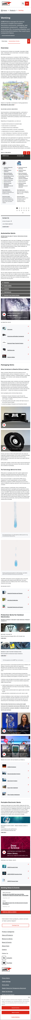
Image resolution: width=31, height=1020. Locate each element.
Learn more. (3, 638)
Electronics (6, 282)
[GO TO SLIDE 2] (19, 208)
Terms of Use (5, 985)
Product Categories (8, 931)
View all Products (7, 935)
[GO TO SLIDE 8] (19, 210)
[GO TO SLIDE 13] (22, 212)
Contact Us (15, 925)
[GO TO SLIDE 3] (21, 208)
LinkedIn (9, 958)
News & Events (6, 942)
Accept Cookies (15, 1007)
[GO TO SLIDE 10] (24, 210)
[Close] (29, 997)
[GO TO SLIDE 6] (28, 208)
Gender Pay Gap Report (8, 994)
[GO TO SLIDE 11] (26, 210)
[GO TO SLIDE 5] (26, 208)
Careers (4, 949)
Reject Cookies (15, 1012)
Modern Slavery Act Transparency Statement (14, 988)
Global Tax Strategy (7, 991)
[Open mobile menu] (27, 4)
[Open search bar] (23, 4)
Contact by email (5, 226)
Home (5, 10)
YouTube (9, 963)
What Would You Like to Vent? (7, 104)
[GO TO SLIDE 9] (21, 210)
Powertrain (6, 288)
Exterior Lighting (7, 285)
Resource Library (7, 938)
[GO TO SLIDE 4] (24, 208)
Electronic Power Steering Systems (11, 295)
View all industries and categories (8, 35)
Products (13, 10)
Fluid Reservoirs (7, 292)
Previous (24, 153)
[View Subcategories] (28, 41)
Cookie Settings (6, 981)
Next (28, 153)
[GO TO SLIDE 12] (28, 210)
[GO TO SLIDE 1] (17, 208)
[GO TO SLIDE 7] (17, 210)
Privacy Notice (6, 978)
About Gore (5, 946)
